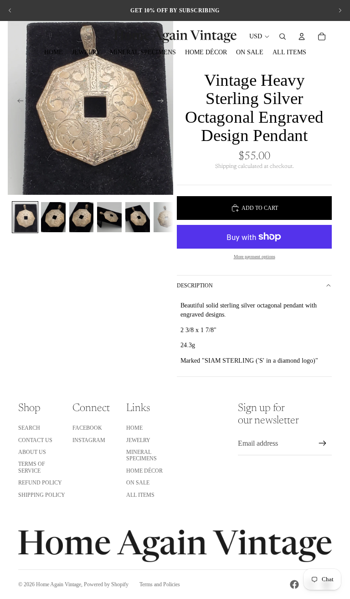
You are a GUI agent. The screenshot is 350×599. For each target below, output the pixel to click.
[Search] (283, 36)
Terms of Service (31, 467)
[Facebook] (294, 584)
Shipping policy (41, 495)
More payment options (254, 256)
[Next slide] (340, 10)
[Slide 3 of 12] (81, 217)
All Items (140, 495)
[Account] (302, 36)
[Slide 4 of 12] (109, 217)
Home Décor (144, 471)
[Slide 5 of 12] (137, 217)
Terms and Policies (159, 584)
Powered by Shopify (106, 584)
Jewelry (138, 440)
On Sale (137, 482)
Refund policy (40, 482)
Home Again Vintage (58, 584)
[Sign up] (323, 443)
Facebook (87, 428)
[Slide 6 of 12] (166, 217)
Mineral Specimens (141, 455)
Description (195, 285)
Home (134, 428)
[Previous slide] (10, 10)
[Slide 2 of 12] (53, 217)
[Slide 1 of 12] (25, 217)
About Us (32, 452)
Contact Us (35, 440)
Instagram (88, 440)
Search (29, 428)
